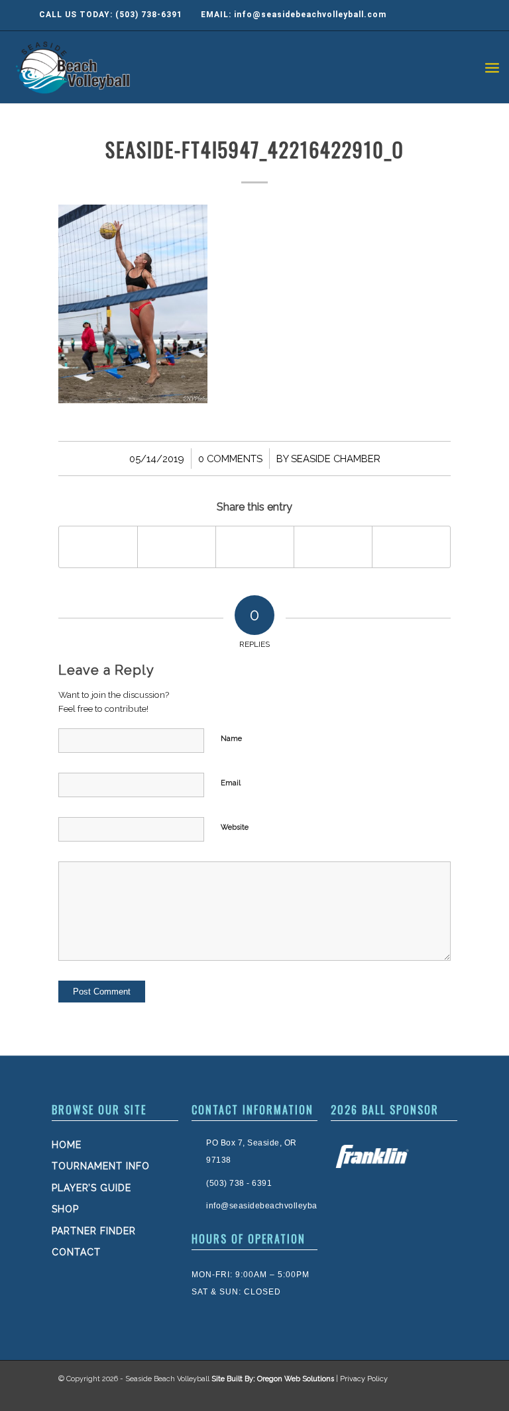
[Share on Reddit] (411, 546)
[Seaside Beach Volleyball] (75, 67)
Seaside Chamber (335, 458)
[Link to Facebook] (384, 1394)
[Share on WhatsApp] (255, 546)
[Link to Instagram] (411, 1394)
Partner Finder (94, 1231)
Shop (65, 1209)
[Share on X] (176, 546)
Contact (76, 1252)
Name (231, 738)
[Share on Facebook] (98, 546)
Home (67, 1145)
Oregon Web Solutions (295, 1379)
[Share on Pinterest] (333, 546)
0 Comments (230, 458)
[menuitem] (492, 67)
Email (231, 783)
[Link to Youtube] (437, 1394)
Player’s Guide (91, 1188)
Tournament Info (101, 1166)
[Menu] (492, 67)
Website (235, 827)
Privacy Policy (364, 1379)
